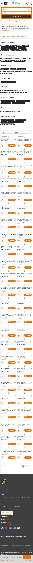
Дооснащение (14, 50)
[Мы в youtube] (10, 528)
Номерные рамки (6, 73)
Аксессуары (6, 65)
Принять (26, 557)
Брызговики (22, 48)
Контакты (17, 506)
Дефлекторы (5, 50)
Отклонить (27, 560)
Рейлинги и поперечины (16, 122)
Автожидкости (15, 111)
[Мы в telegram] (16, 3)
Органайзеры (13, 58)
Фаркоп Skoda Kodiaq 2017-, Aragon (9, 220)
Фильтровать (16, 16)
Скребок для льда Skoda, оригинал (9, 302)
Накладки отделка (6, 60)
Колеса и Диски (7, 97)
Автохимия (5, 111)
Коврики (4, 58)
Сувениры (5, 69)
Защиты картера (6, 90)
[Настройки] (3, 132)
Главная (3, 36)
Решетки (24, 50)
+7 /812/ (6, 519)
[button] (25, 4)
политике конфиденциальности (10, 559)
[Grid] (28, 132)
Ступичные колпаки (18, 103)
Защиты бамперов (6, 92)
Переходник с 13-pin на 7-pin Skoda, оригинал (11, 247)
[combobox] (16, 9)
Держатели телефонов (24, 71)
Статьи (16, 508)
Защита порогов (18, 90)
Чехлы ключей (11, 71)
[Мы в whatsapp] (19, 3)
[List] (30, 132)
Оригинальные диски (23, 101)
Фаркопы (4, 122)
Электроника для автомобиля (7, 151)
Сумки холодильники (7, 124)
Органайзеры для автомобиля (23, 139)
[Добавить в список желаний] (15, 139)
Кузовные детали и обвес (8, 48)
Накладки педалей (19, 60)
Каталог (8, 36)
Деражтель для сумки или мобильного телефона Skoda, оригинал (15, 261)
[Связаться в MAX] (13, 3)
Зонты (3, 71)
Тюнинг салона (7, 55)
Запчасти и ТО (7, 78)
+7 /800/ (6, 522)
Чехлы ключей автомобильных (7, 192)
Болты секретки (6, 103)
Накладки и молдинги (8, 45)
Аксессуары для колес (8, 101)
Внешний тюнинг (8, 42)
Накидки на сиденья (20, 92)
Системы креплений (7, 120)
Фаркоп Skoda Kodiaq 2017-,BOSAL (24, 207)
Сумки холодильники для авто (7, 287)
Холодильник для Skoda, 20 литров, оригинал (11, 288)
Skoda (13, 36)
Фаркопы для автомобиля (6, 219)
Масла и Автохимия (9, 108)
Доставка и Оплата (6, 508)
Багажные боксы (20, 120)
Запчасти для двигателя (8, 82)
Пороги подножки (23, 45)
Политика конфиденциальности (9, 538)
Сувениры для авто (5, 139)
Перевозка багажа (8, 116)
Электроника (21, 69)
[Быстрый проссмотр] (2, 145)
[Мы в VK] (6, 528)
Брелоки (13, 69)
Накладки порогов (25, 58)
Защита (4, 87)
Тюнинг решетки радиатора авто (7, 273)
